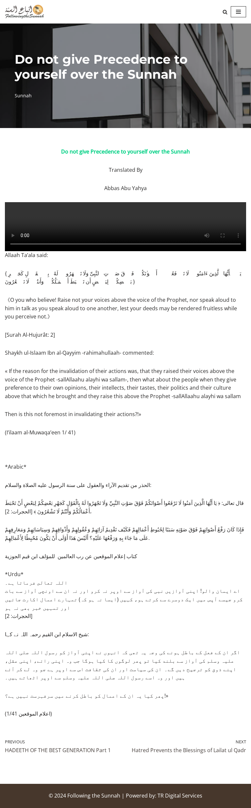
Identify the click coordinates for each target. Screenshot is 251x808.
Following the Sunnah (93, 795)
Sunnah (23, 95)
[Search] (225, 11)
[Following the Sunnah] (24, 12)
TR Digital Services (180, 795)
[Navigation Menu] (238, 11)
